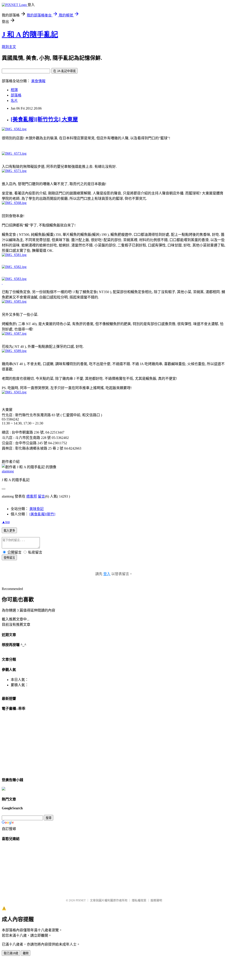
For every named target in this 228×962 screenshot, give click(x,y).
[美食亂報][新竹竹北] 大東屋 (44, 119)
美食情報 (38, 81)
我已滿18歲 (11, 953)
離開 (25, 953)
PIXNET (81, 900)
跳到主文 (9, 47)
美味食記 (36, 509)
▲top (6, 522)
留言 (41, 496)
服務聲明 (156, 900)
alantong (8, 471)
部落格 (16, 95)
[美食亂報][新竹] (42, 514)
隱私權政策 (139, 900)
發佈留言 (9, 557)
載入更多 (9, 530)
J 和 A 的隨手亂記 (30, 34)
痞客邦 (31, 496)
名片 (14, 100)
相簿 (14, 90)
